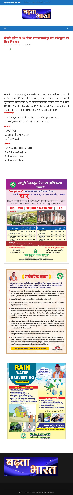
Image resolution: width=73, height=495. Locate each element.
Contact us (39, 2)
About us (47, 2)
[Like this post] (16, 83)
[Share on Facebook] (20, 83)
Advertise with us (29, 2)
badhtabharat (15, 45)
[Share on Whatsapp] (33, 83)
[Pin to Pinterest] (29, 83)
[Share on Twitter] (24, 83)
